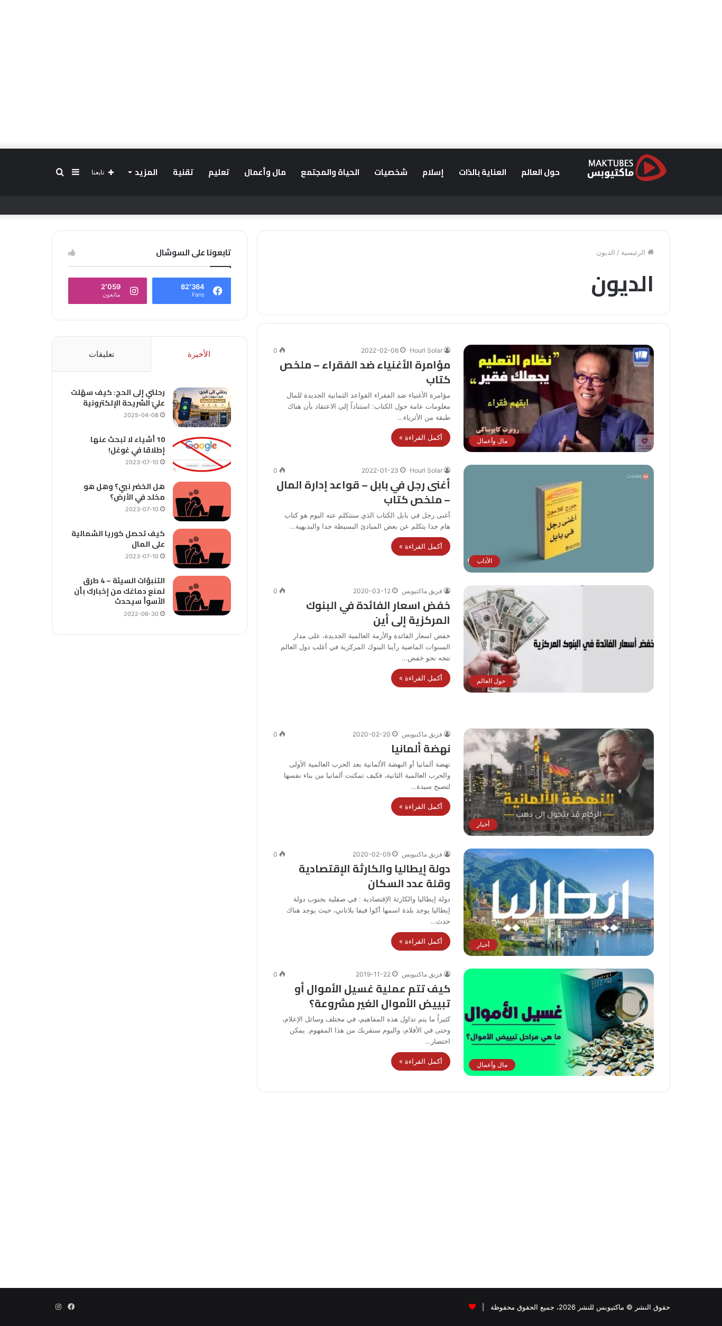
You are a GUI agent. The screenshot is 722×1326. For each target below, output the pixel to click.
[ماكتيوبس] (627, 167)
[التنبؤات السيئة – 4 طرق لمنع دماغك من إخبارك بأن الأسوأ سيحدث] (202, 595)
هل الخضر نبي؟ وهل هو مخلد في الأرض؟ (124, 492)
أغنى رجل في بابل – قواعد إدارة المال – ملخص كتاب (363, 492)
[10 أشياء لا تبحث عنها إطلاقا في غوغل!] (202, 454)
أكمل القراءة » (420, 437)
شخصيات (391, 172)
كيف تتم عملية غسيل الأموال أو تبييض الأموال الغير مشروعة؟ (372, 996)
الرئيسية (634, 252)
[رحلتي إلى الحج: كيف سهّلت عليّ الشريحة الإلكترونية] (202, 407)
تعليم (218, 172)
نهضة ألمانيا (420, 748)
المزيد (146, 172)
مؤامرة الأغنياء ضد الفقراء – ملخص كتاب (365, 372)
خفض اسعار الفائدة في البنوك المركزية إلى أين (378, 612)
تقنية (183, 172)
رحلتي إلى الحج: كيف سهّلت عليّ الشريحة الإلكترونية (118, 397)
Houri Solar (426, 350)
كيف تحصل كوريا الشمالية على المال (118, 539)
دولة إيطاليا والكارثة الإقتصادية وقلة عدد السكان (374, 876)
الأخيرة (199, 354)
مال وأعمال (265, 172)
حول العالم (540, 172)
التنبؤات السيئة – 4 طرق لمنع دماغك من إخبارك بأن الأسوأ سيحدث (119, 591)
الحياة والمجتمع (330, 172)
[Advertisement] (361, 74)
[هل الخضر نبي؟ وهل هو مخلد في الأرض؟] (202, 501)
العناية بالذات (482, 172)
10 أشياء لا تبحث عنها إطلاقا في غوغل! (127, 444)
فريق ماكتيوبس (422, 591)
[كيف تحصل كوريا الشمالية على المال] (202, 548)
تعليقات (101, 354)
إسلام (433, 172)
